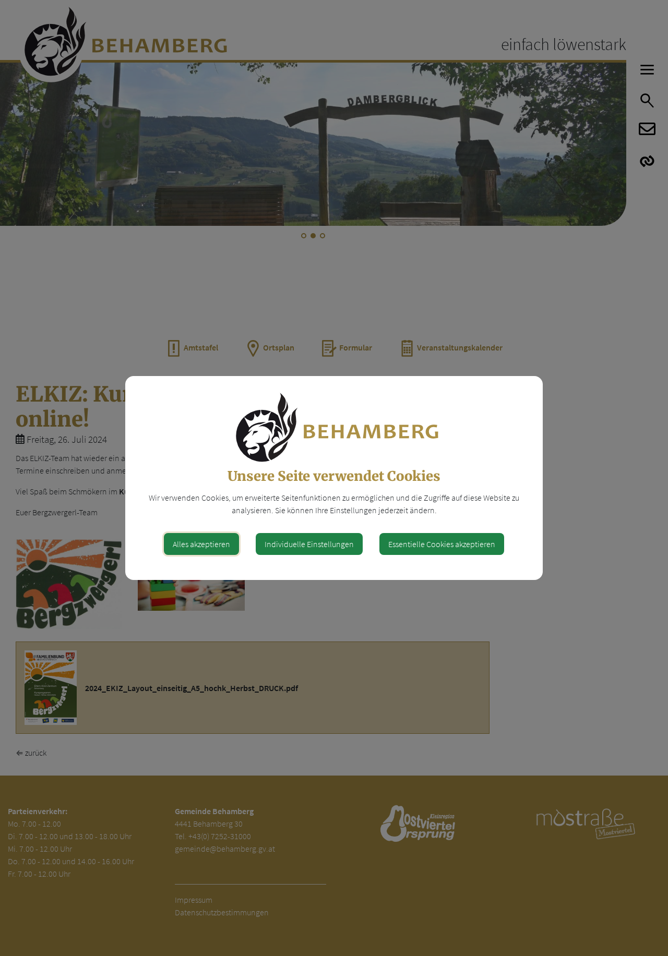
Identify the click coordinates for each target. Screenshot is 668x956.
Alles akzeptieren (201, 544)
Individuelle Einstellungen (309, 544)
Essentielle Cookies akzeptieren (441, 544)
